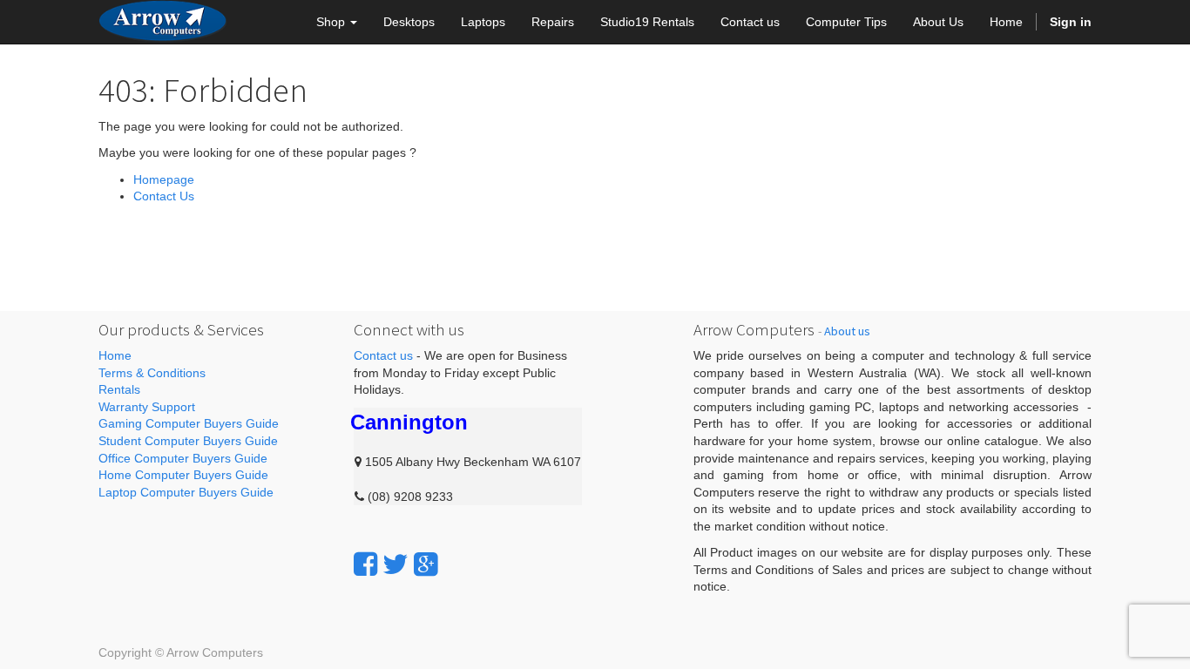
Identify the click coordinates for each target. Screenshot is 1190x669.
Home (115, 355)
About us (847, 331)
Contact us (383, 355)
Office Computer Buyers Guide (182, 458)
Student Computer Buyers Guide (188, 441)
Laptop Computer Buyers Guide (186, 492)
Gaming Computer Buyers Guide (188, 423)
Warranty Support (146, 407)
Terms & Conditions (152, 373)
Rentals (119, 389)
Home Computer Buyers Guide (183, 475)
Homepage (163, 179)
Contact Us (163, 196)
